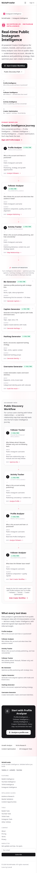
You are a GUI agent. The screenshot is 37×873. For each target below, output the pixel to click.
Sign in (32, 3)
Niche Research (21, 745)
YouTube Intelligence (8, 782)
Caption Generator (8, 675)
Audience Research (8, 796)
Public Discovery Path (12, 72)
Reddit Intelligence (8, 779)
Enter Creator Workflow (17, 598)
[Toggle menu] (25, 3)
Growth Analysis (7, 745)
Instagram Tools (7, 819)
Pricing (4, 834)
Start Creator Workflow (16, 66)
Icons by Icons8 (7, 867)
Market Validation (7, 799)
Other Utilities (6, 822)
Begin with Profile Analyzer (11, 140)
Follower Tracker (7, 658)
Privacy (4, 839)
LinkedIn (12, 770)
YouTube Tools (6, 814)
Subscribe (18, 854)
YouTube (19, 770)
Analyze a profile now (19, 732)
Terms (4, 837)
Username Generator (9, 692)
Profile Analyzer (7, 631)
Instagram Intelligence (9, 787)
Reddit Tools (6, 811)
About (4, 831)
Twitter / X (5, 770)
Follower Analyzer (8, 639)
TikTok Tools (5, 816)
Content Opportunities (9, 802)
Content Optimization (9, 749)
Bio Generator (6, 668)
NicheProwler (8, 2)
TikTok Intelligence (8, 784)
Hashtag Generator (8, 685)
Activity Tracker (7, 648)
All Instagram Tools (25, 749)
